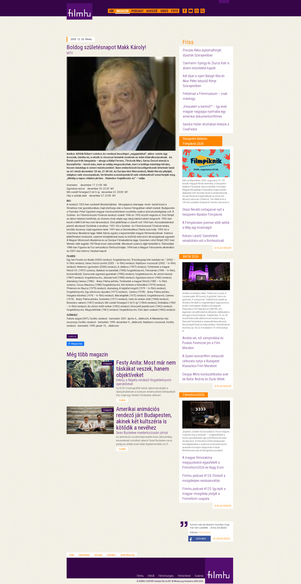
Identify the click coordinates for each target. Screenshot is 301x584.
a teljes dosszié (222, 248)
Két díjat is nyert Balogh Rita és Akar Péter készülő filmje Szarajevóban (203, 81)
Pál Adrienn (205, 532)
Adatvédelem (127, 555)
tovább (122, 400)
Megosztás (76, 343)
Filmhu (140, 575)
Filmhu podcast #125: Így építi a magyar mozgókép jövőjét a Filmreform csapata (204, 494)
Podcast (137, 11)
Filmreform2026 (194, 395)
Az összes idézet (221, 538)
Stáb (71, 555)
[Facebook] (184, 11)
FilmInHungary (166, 575)
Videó (164, 11)
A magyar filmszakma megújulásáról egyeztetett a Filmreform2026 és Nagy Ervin (203, 462)
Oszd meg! (201, 538)
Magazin (122, 11)
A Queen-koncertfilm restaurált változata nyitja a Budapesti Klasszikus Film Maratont (203, 361)
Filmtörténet (184, 575)
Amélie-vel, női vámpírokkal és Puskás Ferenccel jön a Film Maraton (202, 343)
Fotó (174, 11)
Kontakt (111, 555)
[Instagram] (196, 11)
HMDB (151, 575)
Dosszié (152, 11)
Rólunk (98, 555)
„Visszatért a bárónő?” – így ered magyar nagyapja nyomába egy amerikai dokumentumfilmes (205, 111)
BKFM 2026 (191, 256)
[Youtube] (190, 11)
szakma (72, 336)
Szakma (199, 575)
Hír (111, 11)
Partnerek (84, 555)
